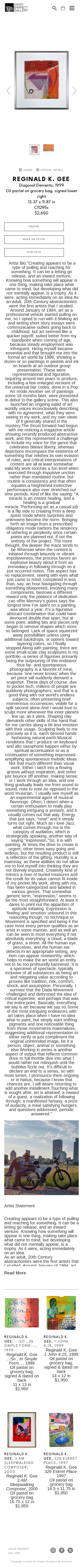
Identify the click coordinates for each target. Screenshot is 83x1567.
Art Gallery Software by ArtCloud (52, 1561)
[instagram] (53, 1550)
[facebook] (61, 1550)
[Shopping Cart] (63, 8)
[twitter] (70, 1550)
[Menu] (71, 8)
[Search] (54, 8)
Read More (15, 1273)
